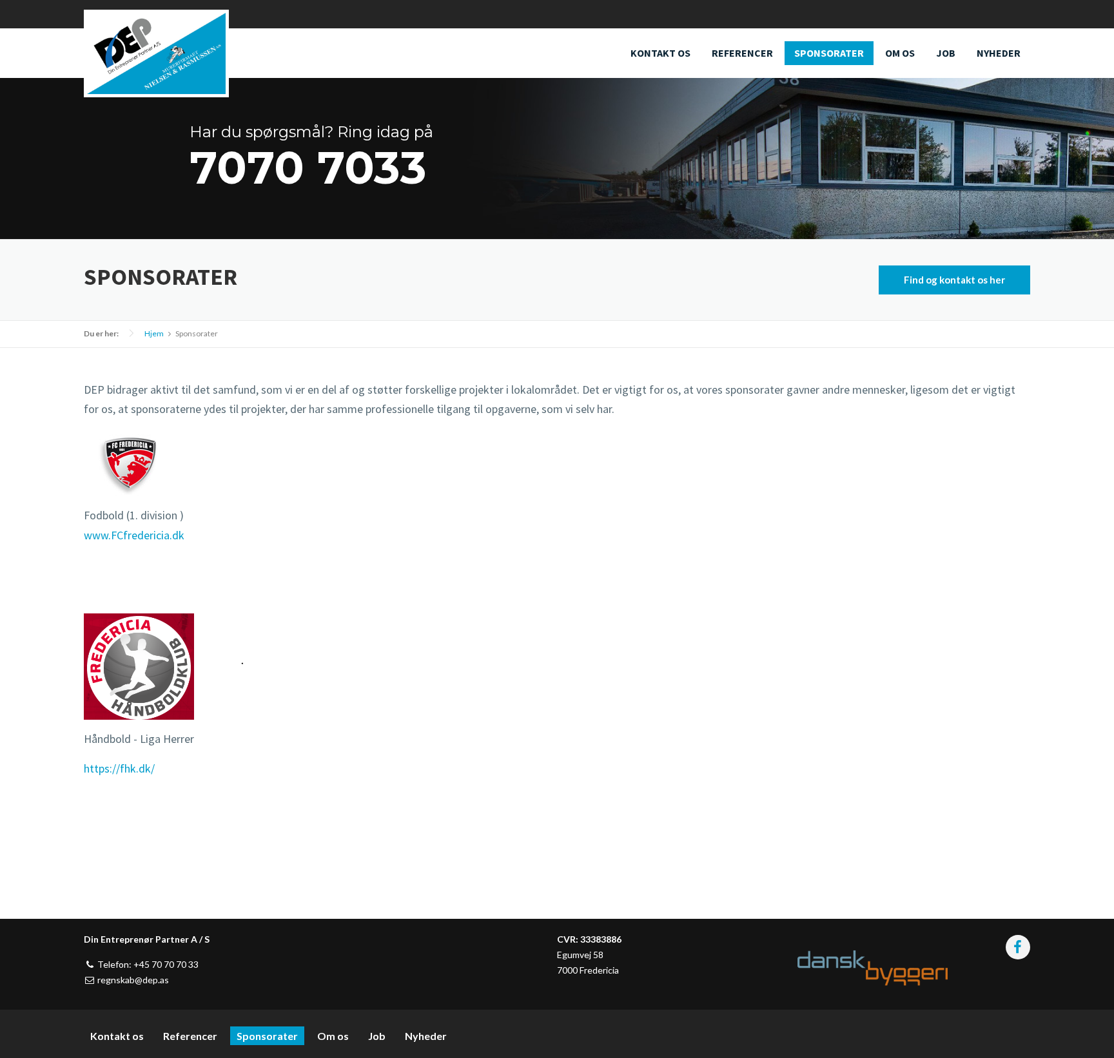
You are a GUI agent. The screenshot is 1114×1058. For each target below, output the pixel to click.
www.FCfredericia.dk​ (134, 535)
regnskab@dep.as (132, 979)
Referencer (742, 52)
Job (945, 52)
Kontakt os (660, 52)
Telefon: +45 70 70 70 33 (147, 964)
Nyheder (999, 52)
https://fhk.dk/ (119, 768)
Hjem (154, 333)
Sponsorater (829, 52)
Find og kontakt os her (954, 279)
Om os (900, 52)
